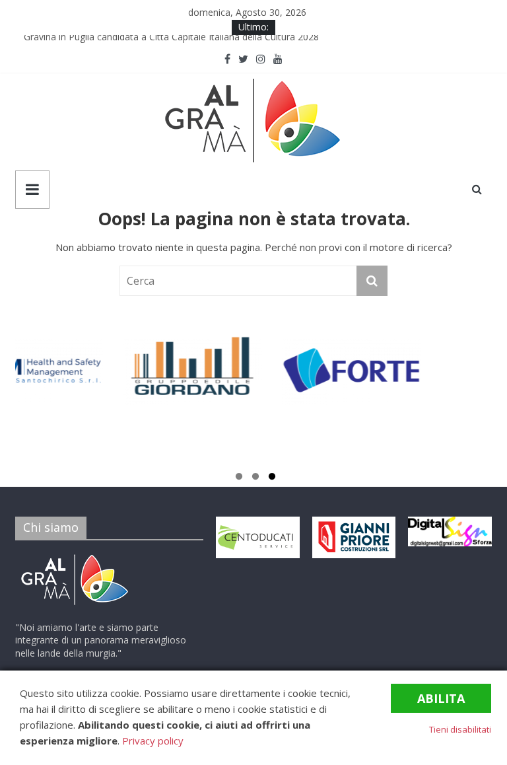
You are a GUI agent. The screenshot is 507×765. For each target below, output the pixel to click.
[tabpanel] (92, 377)
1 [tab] (239, 478)
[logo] (74, 556)
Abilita (441, 698)
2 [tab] (255, 478)
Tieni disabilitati (460, 729)
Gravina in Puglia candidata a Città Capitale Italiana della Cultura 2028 (175, 41)
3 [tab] (272, 478)
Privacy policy (153, 740)
